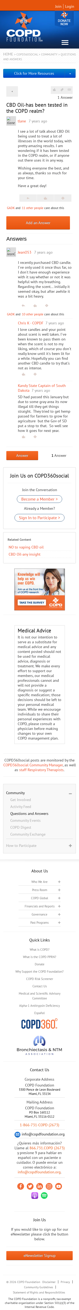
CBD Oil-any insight (24, 554)
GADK (11, 208)
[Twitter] (30, 1186)
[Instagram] (49, 1186)
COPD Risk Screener (39, 979)
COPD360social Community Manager (33, 765)
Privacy (65, 1282)
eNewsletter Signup (40, 1255)
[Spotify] (44, 1195)
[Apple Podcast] (34, 1195)
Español (39, 1013)
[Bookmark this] (62, 89)
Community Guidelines (38, 1287)
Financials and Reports (40, 906)
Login (69, 6)
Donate (64, 19)
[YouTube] (58, 1186)
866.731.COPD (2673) (47, 1148)
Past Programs (39, 923)
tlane (22, 121)
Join (58, 6)
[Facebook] (20, 1186)
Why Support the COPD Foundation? (39, 972)
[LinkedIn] (39, 1186)
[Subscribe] (69, 89)
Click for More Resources (34, 73)
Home (8, 54)
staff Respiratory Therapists (41, 769)
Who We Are (39, 882)
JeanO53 (24, 252)
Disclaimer (49, 1282)
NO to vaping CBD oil (26, 547)
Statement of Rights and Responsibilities (39, 1292)
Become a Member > (39, 499)
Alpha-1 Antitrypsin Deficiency (39, 1006)
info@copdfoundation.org (39, 1172)
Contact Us (39, 986)
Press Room (39, 890)
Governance (39, 914)
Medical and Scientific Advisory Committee (39, 995)
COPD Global (39, 898)
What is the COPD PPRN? (39, 957)
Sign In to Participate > (39, 517)
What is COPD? (40, 950)
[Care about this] (54, 89)
